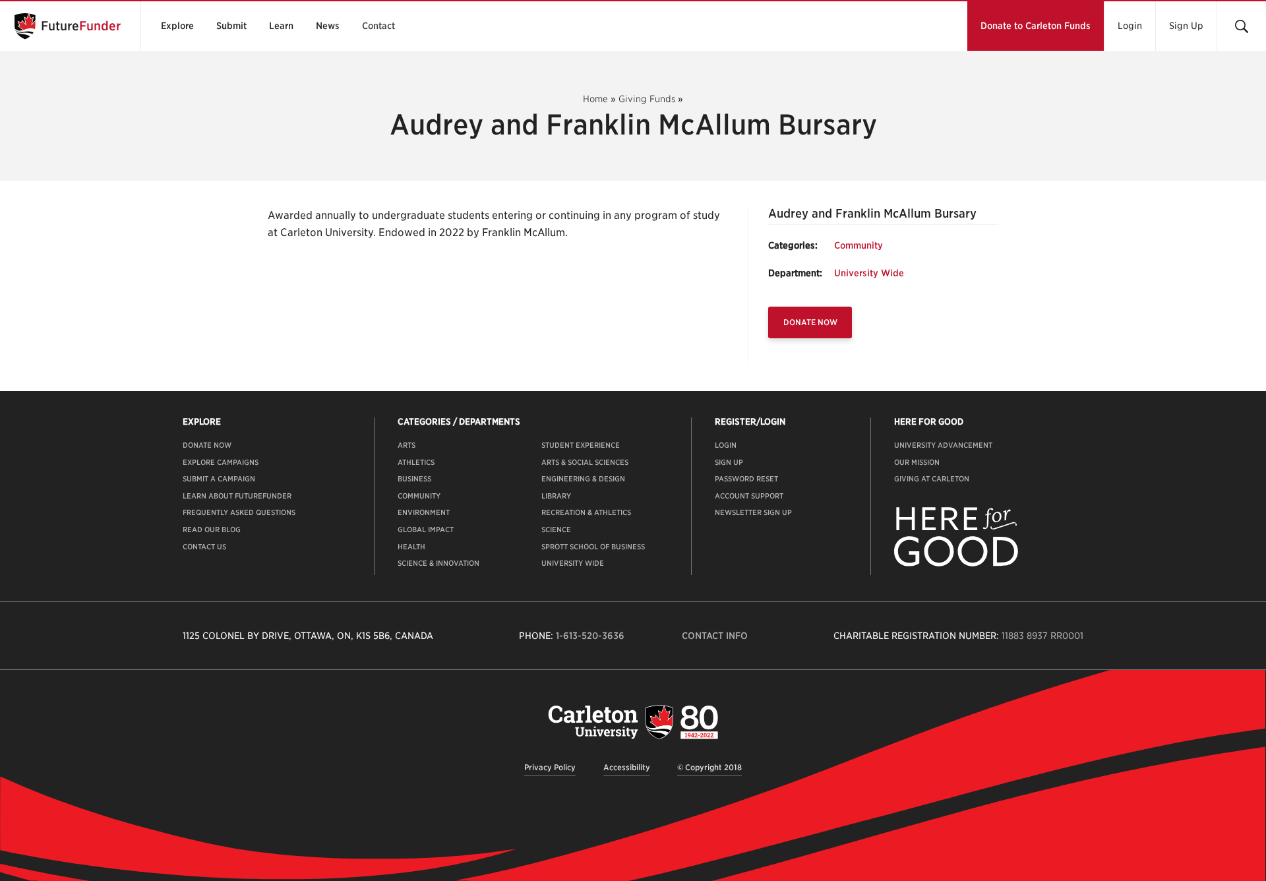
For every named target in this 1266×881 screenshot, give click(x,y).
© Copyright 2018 (709, 767)
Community (858, 245)
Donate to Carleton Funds (1035, 25)
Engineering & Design (583, 478)
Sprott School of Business (593, 546)
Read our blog (212, 529)
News (328, 25)
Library (556, 496)
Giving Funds (646, 99)
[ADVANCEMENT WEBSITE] (956, 563)
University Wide (869, 273)
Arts (406, 445)
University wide (572, 563)
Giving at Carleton (931, 478)
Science (556, 529)
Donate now (207, 445)
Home (595, 99)
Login (1130, 25)
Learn (281, 25)
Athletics (416, 462)
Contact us (204, 546)
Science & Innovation (438, 563)
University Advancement (943, 445)
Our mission (917, 462)
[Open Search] (1241, 26)
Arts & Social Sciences (584, 462)
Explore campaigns (220, 462)
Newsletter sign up (753, 512)
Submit (231, 25)
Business (414, 478)
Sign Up (1186, 25)
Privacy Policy (550, 767)
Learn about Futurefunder (237, 496)
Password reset (746, 478)
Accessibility (626, 767)
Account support (749, 496)
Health (411, 546)
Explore (177, 25)
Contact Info (715, 635)
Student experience (580, 445)
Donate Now (810, 322)
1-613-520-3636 (590, 635)
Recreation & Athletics (586, 512)
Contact (378, 25)
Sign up (729, 462)
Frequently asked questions (239, 512)
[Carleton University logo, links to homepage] (633, 722)
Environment (424, 512)
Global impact (426, 529)
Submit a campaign (219, 478)
